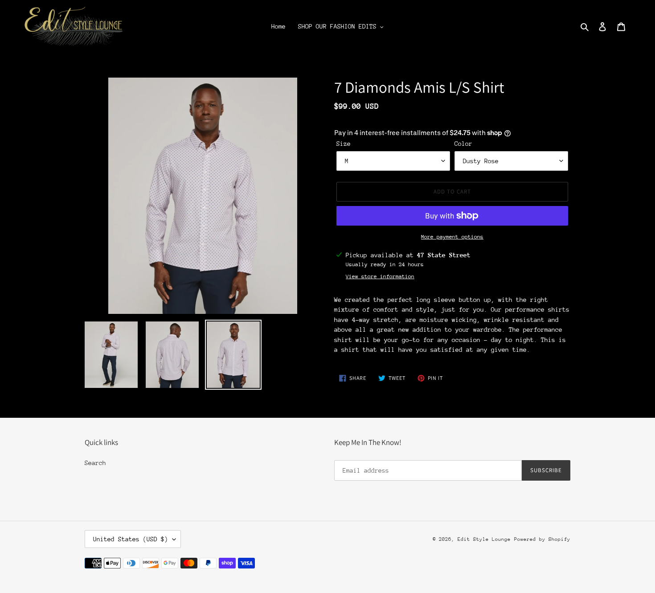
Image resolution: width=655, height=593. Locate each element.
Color (463, 143)
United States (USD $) (130, 539)
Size (343, 143)
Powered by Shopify (542, 539)
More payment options (452, 237)
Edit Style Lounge (484, 539)
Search (95, 462)
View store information (380, 276)
